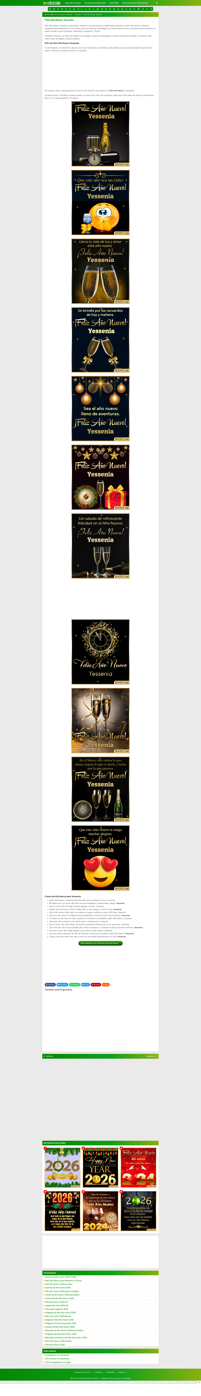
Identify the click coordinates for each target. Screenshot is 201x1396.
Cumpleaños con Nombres (57, 1355)
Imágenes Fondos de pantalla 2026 (60, 1323)
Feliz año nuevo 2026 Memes (58, 1316)
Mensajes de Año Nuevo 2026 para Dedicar (64, 1330)
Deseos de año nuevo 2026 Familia (60, 1277)
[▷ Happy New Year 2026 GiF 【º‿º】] (100, 1168)
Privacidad (110, 1372)
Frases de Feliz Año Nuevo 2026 (59, 1298)
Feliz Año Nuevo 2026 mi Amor (58, 1284)
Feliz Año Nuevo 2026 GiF (56, 1302)
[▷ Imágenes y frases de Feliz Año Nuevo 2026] (62, 1211)
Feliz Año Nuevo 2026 (55, 1344)
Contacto (98, 1372)
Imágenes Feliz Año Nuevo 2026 (59, 1320)
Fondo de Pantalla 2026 (95, 3)
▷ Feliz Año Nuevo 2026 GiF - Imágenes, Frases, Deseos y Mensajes (104, 1378)
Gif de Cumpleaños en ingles (58, 1362)
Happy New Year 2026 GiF (57, 1305)
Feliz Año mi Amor (73, 3)
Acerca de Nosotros (83, 1372)
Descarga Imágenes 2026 (56, 1309)
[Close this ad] (199, 1382)
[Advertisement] (100, 70)
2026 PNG (113, 3)
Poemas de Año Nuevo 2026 (57, 1287)
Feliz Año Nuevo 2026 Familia (58, 1341)
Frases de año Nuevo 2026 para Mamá (62, 1295)
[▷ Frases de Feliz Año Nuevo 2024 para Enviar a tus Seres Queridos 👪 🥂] (100, 1211)
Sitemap (122, 1372)
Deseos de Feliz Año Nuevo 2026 (60, 1327)
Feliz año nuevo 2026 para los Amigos (62, 1291)
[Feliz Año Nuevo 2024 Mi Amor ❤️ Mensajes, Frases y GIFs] (138, 1168)
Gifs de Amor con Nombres (57, 1358)
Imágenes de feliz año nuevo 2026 (60, 1312)
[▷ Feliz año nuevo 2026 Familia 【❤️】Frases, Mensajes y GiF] (138, 1211)
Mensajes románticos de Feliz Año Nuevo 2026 (66, 1337)
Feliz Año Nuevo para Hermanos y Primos (63, 1280)
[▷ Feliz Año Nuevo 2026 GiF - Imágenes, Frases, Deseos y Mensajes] (51, 3)
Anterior (49, 1056)
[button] (50, 9)
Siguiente (151, 1056)
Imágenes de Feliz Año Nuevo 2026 (60, 1334)
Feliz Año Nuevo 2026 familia (135, 3)
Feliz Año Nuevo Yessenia (59, 20)
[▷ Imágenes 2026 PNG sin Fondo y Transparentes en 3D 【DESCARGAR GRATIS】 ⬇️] (62, 1168)
